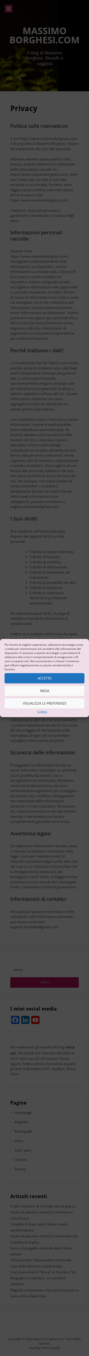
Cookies (42, 711)
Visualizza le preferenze (44, 703)
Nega (44, 690)
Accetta (44, 678)
